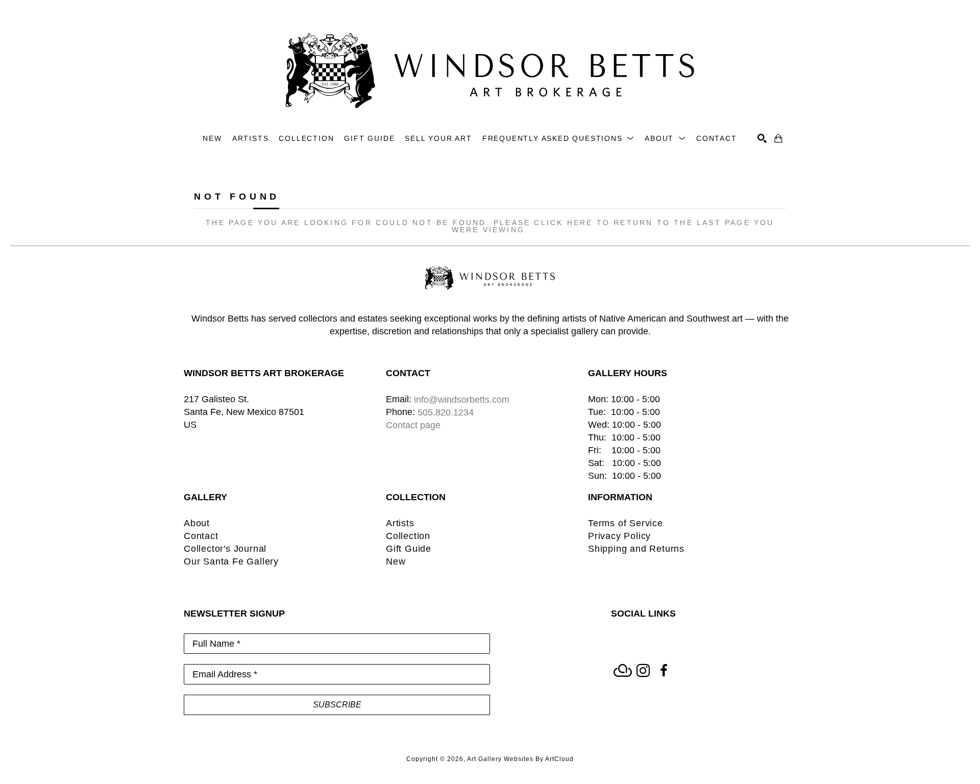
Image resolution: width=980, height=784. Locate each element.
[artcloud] (622, 670)
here (580, 222)
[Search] (762, 138)
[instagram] (643, 670)
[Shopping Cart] (778, 138)
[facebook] (663, 670)
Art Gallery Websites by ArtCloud (520, 759)
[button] (558, 138)
